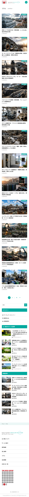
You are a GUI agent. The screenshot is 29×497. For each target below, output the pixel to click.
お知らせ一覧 (5, 464)
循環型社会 (6, 318)
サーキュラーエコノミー (9, 315)
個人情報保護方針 (13, 492)
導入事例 (4, 451)
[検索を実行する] (25, 304)
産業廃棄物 (6, 321)
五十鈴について (5, 439)
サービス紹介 (5, 443)
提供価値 (4, 447)
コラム (3, 455)
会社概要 (4, 460)
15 (16, 297)
